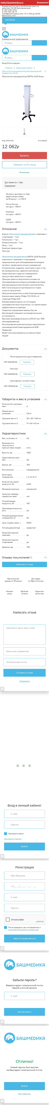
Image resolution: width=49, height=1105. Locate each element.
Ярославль (27, 795)
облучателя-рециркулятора (22, 234)
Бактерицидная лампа (12, 735)
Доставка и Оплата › (11, 707)
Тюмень (18, 792)
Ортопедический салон (13, 739)
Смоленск (20, 784)
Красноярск (36, 790)
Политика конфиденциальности (17, 719)
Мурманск (6, 780)
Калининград (8, 794)
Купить (24, 155)
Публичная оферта (11, 723)
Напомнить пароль (12, 839)
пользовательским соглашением (23, 930)
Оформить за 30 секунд (24, 165)
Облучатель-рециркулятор (14, 257)
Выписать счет (9, 16)
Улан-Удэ (17, 795)
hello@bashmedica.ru (11, 14)
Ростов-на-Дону (23, 788)
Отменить (24, 681)
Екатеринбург (8, 782)
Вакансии (6, 725)
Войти (24, 846)
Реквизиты (7, 717)
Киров (41, 779)
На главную (24, 1094)
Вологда (32, 792)
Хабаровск (31, 784)
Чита (25, 792)
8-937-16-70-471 (9, 702)
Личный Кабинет (10, 755)
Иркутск (18, 786)
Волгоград (18, 790)
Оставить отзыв (24, 672)
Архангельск (22, 779)
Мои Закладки (8, 758)
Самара (10, 792)
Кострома (20, 782)
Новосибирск (8, 788)
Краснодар (28, 786)
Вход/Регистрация (11, 63)
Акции (5, 747)
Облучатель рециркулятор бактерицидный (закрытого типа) (22, 72)
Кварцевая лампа (24, 68)
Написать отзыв (24, 564)
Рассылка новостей (11, 760)
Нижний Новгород (33, 782)
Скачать (27, 362)
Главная (9, 68)
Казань (27, 790)
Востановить (24, 1012)
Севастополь (25, 780)
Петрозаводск (8, 784)
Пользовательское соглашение (16, 721)
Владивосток (8, 786)
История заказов (10, 756)
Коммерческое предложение (15, 39)
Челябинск (7, 790)
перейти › (34, 709)
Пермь (15, 780)
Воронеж (33, 779)
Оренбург (27, 794)
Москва (18, 794)
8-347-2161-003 (9, 10)
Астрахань (37, 780)
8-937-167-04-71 (9, 12)
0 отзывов (42, 140)
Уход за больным (9, 737)
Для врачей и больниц (12, 733)
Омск (4, 792)
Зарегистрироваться (24, 938)
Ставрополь (37, 788)
